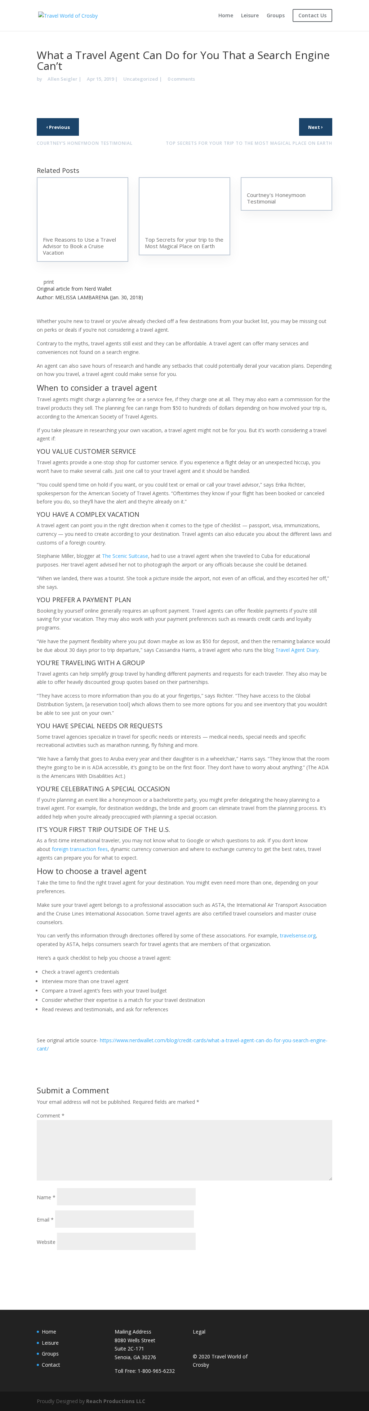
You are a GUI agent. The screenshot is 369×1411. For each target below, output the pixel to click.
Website (46, 1241)
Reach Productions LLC (115, 1401)
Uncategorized (140, 79)
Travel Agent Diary (297, 649)
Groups (276, 16)
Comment (51, 1115)
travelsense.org (298, 935)
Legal (199, 1331)
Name (46, 1197)
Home (225, 16)
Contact (51, 1364)
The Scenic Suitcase (125, 555)
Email (45, 1219)
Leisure (250, 16)
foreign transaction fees (80, 849)
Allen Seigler (62, 79)
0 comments (181, 79)
